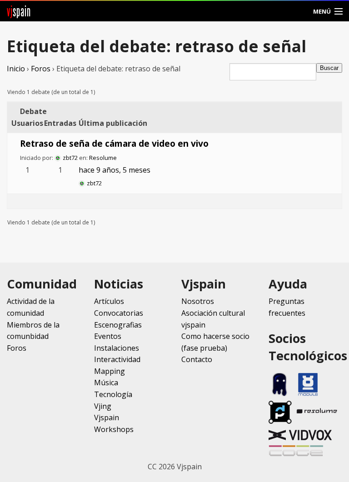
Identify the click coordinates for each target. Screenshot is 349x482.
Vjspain (106, 417)
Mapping (109, 371)
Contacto (196, 359)
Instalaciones (116, 348)
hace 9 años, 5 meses (114, 170)
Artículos (109, 301)
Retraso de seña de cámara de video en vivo (114, 143)
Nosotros (197, 301)
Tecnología (113, 394)
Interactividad (117, 359)
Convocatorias (118, 313)
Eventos (107, 336)
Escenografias (118, 325)
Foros (40, 69)
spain (19, 11)
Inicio (16, 69)
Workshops (114, 429)
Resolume (103, 158)
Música (106, 383)
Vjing (102, 406)
